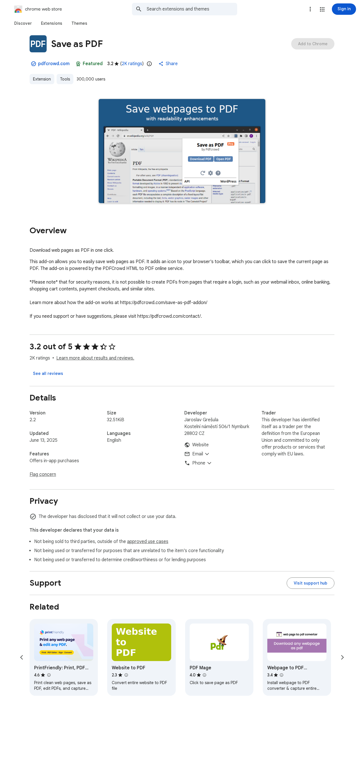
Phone (198, 463)
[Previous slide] (21, 657)
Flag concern (43, 474)
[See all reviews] (48, 373)
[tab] (23, 23)
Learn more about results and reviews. (95, 358)
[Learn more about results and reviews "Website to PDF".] (126, 675)
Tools (65, 79)
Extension (42, 79)
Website (200, 445)
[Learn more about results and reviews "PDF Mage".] (204, 675)
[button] (322, 9)
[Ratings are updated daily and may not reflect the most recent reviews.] (149, 63)
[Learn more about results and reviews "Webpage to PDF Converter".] (281, 675)
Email (197, 454)
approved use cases (147, 541)
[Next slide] (342, 657)
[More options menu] (310, 9)
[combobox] (192, 9)
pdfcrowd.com (54, 64)
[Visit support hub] (310, 583)
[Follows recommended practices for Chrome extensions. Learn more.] (78, 64)
